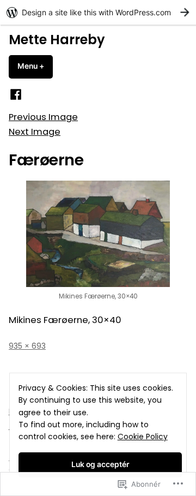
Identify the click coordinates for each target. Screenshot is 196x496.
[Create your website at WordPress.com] (98, 12)
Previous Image (43, 117)
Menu (35, 66)
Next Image (34, 132)
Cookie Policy (143, 436)
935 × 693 (27, 345)
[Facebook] (16, 94)
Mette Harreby (57, 40)
